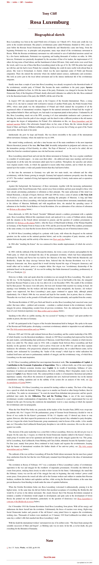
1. (7, 547)
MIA (8, 2)
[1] (24, 272)
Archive (14, 2)
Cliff (21, 2)
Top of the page (49, 557)
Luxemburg (29, 2)
